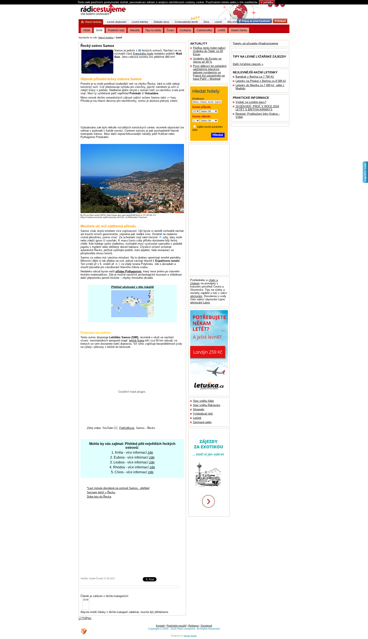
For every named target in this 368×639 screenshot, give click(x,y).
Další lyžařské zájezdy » (248, 64)
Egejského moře (143, 53)
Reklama (193, 625)
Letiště (197, 418)
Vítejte (86, 30)
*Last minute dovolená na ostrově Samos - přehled (118, 488)
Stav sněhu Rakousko (206, 405)
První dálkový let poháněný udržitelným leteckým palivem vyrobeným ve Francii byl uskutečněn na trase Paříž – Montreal (210, 72)
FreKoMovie (126, 428)
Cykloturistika (204, 30)
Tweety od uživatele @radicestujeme (255, 43)
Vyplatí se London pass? (251, 102)
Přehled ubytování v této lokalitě (132, 287)
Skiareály (198, 409)
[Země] (86, 599)
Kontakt (160, 625)
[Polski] (282, 6)
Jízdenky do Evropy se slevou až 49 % (207, 60)
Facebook (206, 625)
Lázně (218, 21)
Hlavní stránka (105, 37)
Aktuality (135, 30)
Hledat (218, 135)
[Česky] (270, 6)
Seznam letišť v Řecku (101, 492)
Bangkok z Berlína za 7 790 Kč (255, 76)
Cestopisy (185, 30)
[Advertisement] (176, 36)
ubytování (196, 296)
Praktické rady (116, 30)
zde (150, 452)
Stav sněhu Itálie (203, 400)
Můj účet (232, 21)
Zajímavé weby (202, 422)
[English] (276, 6)
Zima (206, 21)
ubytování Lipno (200, 302)
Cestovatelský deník (186, 21)
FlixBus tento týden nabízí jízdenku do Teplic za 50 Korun (209, 51)
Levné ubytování (116, 21)
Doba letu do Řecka (99, 496)
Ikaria (136, 340)
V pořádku (267, 2)
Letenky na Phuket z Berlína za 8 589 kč (261, 81)
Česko (170, 30)
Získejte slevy (161, 21)
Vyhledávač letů (203, 413)
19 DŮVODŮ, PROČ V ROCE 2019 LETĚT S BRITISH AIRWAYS (257, 108)
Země (99, 30)
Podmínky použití (176, 625)
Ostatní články (239, 30)
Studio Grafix (190, 636)
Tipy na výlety (153, 30)
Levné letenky (140, 21)
